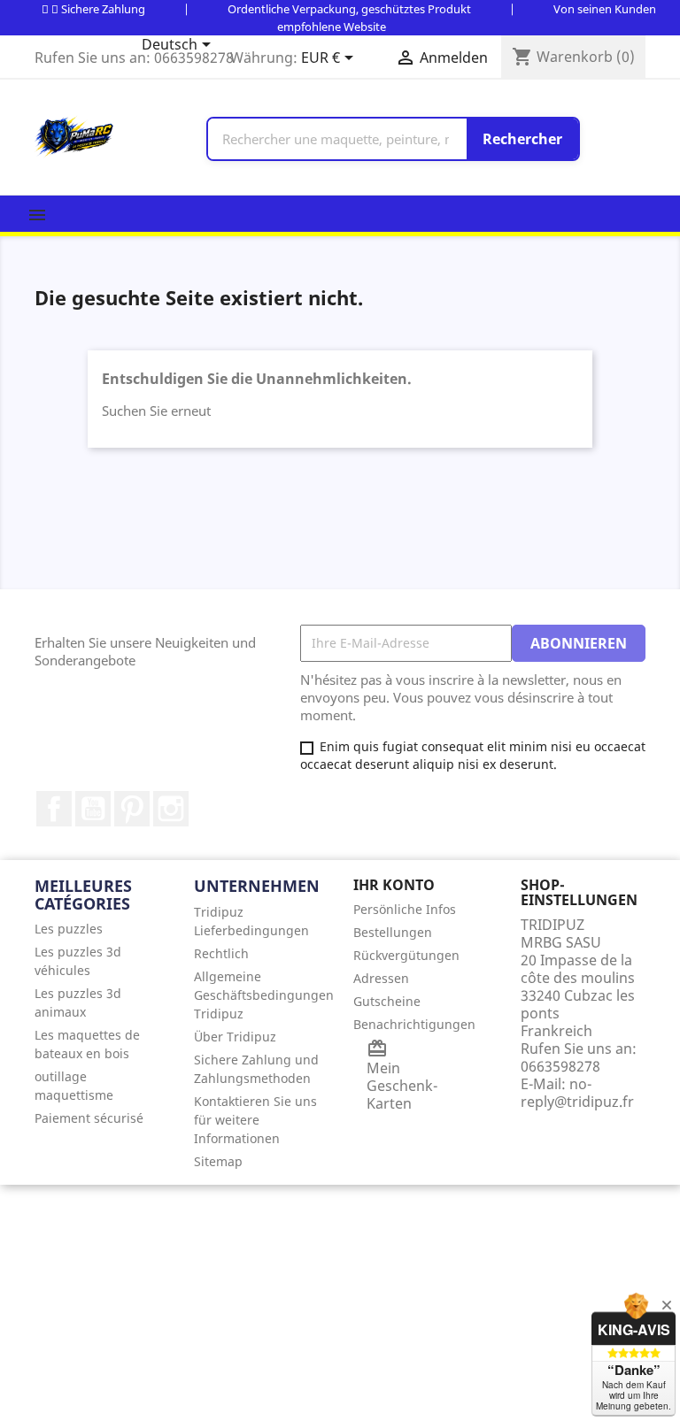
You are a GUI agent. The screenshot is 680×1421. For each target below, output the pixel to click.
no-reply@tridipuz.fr (577, 1092)
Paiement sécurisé (89, 1118)
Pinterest (132, 808)
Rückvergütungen (406, 955)
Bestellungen (392, 932)
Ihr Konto (394, 885)
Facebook (54, 808)
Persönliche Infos (404, 909)
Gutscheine (387, 1001)
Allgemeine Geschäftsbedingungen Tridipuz (264, 995)
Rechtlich (221, 953)
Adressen (381, 978)
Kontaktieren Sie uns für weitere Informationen (255, 1120)
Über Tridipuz (235, 1036)
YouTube (93, 808)
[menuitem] (101, 928)
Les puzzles (69, 928)
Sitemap (218, 1161)
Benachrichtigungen (414, 1024)
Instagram (171, 808)
